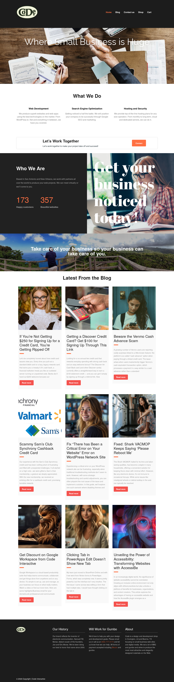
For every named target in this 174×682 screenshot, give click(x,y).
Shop (140, 12)
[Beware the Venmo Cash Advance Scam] (134, 308)
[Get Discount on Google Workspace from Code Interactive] (40, 526)
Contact (139, 143)
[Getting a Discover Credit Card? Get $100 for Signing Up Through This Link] (87, 308)
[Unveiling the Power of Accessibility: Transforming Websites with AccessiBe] (134, 526)
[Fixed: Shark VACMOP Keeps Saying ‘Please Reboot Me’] (134, 416)
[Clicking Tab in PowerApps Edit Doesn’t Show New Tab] (87, 526)
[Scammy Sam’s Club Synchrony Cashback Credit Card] (40, 416)
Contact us (129, 12)
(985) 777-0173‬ (107, 641)
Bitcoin (114, 647)
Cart (149, 12)
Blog (117, 12)
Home (109, 12)
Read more (26, 382)
